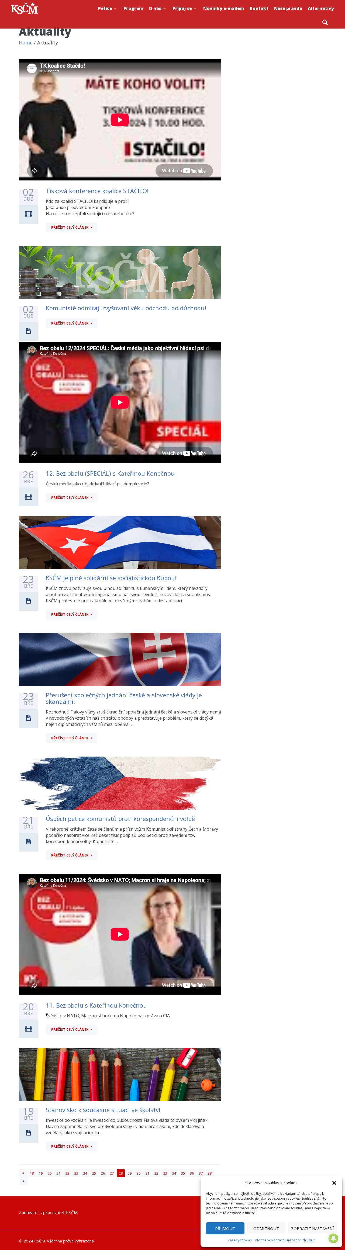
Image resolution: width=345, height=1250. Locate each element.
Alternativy (321, 8)
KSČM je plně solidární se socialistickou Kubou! (111, 578)
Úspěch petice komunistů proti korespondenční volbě (120, 818)
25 (94, 1173)
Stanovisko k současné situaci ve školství (103, 1110)
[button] (334, 1183)
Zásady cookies (240, 1240)
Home (26, 42)
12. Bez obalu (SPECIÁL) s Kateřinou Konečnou (110, 473)
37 (201, 1173)
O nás (155, 8)
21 (58, 1173)
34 (174, 1173)
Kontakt (259, 8)
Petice (105, 8)
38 (210, 1173)
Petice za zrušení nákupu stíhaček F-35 (117, 16)
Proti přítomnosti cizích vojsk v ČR (115, 14)
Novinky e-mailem (223, 8)
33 (165, 1173)
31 (147, 1173)
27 (112, 1173)
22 (67, 1173)
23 (76, 1173)
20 (49, 1173)
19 (41, 1173)
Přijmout (225, 1228)
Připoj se (182, 8)
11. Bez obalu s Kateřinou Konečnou (96, 1005)
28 (121, 1173)
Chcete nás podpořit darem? (166, 14)
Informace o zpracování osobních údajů (284, 1240)
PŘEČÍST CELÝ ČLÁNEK (69, 227)
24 (85, 1173)
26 (103, 1173)
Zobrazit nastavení (312, 1228)
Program (133, 8)
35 (183, 1173)
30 (138, 1173)
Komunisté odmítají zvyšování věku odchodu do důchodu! (126, 308)
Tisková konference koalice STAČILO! (97, 191)
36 (192, 1173)
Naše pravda (288, 8)
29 (130, 1173)
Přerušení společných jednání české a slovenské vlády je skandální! (124, 698)
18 (32, 1173)
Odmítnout (266, 1228)
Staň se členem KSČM (190, 16)
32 (156, 1173)
